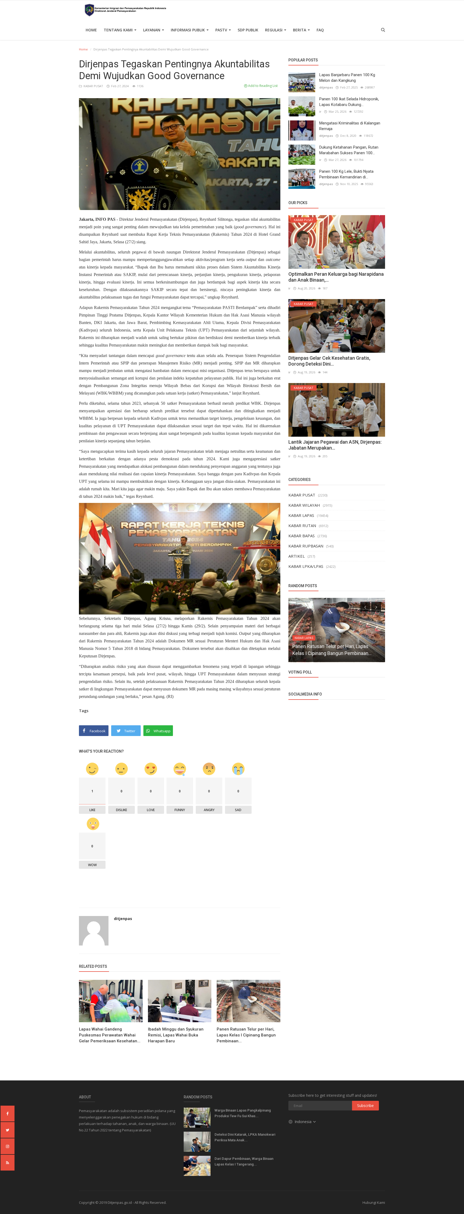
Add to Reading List (262, 85)
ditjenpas (123, 918)
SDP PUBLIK (248, 29)
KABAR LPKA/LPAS (305, 566)
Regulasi (274, 29)
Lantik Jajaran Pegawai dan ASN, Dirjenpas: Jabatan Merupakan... (335, 445)
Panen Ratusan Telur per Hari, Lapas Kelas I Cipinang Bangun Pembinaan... (246, 1035)
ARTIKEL (296, 556)
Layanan (152, 29)
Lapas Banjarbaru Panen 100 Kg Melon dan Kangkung (347, 77)
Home (91, 29)
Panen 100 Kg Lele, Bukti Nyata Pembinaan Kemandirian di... (346, 174)
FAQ (320, 29)
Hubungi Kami (374, 1202)
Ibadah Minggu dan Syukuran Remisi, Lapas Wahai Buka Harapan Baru (176, 1035)
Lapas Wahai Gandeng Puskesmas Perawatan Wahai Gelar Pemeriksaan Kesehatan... (109, 1035)
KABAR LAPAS (301, 515)
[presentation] (365, 607)
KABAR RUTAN (302, 525)
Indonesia (304, 1121)
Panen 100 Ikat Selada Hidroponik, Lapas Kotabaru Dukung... (349, 102)
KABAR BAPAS (301, 535)
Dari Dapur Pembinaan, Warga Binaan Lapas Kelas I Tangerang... (244, 1161)
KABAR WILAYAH (304, 505)
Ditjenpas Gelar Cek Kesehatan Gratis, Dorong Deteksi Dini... (329, 361)
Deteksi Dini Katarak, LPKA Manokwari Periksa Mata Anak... (245, 1137)
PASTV (221, 29)
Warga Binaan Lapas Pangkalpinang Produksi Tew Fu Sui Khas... (243, 1113)
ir (320, 111)
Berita (300, 29)
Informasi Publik (188, 29)
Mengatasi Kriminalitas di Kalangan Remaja (349, 126)
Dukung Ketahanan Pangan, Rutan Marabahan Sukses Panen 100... (348, 150)
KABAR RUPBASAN (305, 546)
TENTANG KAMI (119, 29)
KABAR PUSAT (93, 86)
